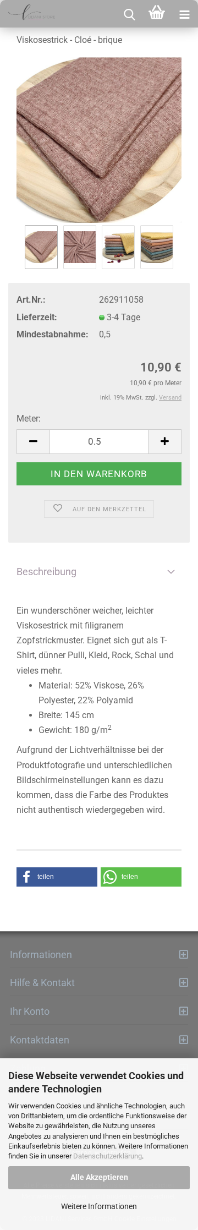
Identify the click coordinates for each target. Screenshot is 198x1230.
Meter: (28, 418)
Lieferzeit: (36, 317)
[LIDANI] (27, 14)
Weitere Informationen (99, 1206)
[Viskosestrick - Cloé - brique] (99, 140)
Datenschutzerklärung (107, 1156)
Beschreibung (46, 571)
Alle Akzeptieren (99, 1177)
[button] (56, 877)
